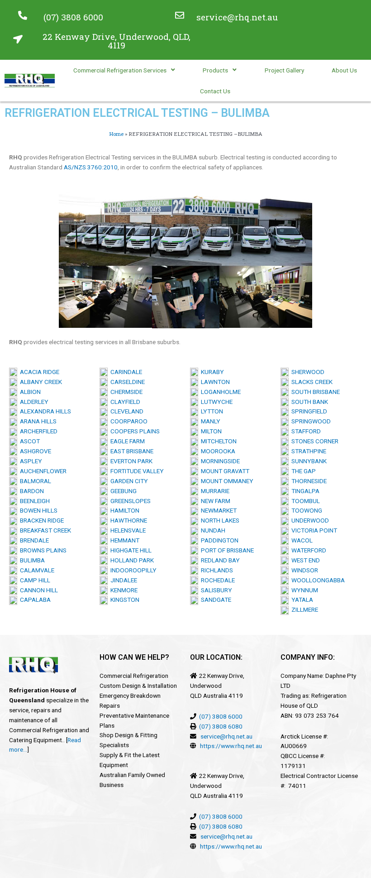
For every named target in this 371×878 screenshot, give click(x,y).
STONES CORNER (313, 441)
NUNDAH (211, 530)
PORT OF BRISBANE (226, 550)
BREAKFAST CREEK (44, 530)
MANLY (209, 421)
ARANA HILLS (37, 421)
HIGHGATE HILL (130, 550)
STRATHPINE (307, 451)
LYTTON (210, 411)
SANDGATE (214, 599)
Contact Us (215, 91)
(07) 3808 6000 (73, 17)
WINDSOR (303, 570)
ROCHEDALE (216, 580)
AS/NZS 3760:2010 (91, 167)
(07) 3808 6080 (221, 726)
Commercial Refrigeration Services (119, 70)
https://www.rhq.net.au (231, 745)
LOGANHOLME (219, 391)
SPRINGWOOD (310, 421)
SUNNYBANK (308, 461)
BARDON (30, 490)
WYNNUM (303, 590)
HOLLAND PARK (131, 560)
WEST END (304, 560)
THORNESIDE (308, 481)
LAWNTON (214, 381)
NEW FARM (214, 500)
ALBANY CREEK (39, 381)
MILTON (210, 431)
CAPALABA (34, 599)
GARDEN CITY (128, 481)
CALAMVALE (37, 570)
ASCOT (28, 441)
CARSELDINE (126, 381)
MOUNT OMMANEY (225, 481)
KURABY (211, 371)
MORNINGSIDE (219, 461)
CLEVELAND (125, 411)
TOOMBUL (304, 500)
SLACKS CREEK (311, 381)
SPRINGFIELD (308, 411)
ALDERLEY (32, 401)
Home (116, 133)
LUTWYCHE (215, 401)
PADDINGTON (218, 540)
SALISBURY (215, 590)
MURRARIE (213, 490)
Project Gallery (284, 70)
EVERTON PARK (130, 461)
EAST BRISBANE (130, 451)
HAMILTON (123, 510)
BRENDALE (33, 540)
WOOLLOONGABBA (317, 580)
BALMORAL (34, 481)
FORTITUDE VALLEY (136, 471)
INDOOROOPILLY (132, 570)
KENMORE (123, 590)
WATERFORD (307, 550)
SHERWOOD (306, 371)
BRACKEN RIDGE (40, 520)
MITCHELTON (217, 441)
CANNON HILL (37, 590)
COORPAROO (127, 421)
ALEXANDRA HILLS (44, 411)
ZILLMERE (303, 609)
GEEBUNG (122, 490)
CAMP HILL (33, 580)
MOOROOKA (216, 451)
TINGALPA (304, 490)
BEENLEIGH (33, 500)
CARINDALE (125, 371)
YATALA (301, 599)
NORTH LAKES (218, 520)
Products (215, 70)
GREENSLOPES (129, 500)
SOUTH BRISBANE (314, 391)
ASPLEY (29, 461)
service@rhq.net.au (237, 17)
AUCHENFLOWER (42, 471)
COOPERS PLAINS (134, 431)
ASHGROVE (34, 451)
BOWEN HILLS (37, 510)
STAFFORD (305, 431)
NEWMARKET (217, 510)
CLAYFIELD (124, 401)
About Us (344, 70)
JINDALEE (122, 580)
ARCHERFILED (37, 431)
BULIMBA (31, 560)
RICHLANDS (215, 570)
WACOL (301, 540)
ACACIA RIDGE (38, 371)
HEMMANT (123, 540)
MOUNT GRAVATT (223, 471)
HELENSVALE (127, 530)
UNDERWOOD (309, 520)
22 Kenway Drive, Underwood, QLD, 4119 (116, 41)
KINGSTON (123, 599)
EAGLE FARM (126, 441)
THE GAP (302, 471)
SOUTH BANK (308, 401)
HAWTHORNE (127, 520)
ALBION (29, 391)
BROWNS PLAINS (42, 550)
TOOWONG (305, 510)
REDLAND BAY (219, 560)
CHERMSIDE (125, 391)
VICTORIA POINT (313, 530)
